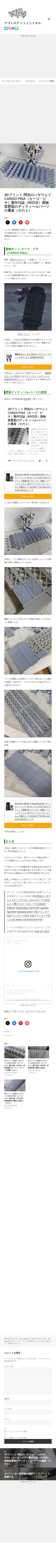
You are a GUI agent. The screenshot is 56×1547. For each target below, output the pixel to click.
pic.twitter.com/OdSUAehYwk (27, 919)
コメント (8, 1366)
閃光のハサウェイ (18, 260)
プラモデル (30, 81)
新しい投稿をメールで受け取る (15, 1438)
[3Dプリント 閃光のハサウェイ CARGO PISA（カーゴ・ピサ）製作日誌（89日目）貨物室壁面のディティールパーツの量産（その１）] (14, 1052)
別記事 (27, 399)
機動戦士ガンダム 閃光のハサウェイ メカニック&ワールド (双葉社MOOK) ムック (27, 376)
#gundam (11, 912)
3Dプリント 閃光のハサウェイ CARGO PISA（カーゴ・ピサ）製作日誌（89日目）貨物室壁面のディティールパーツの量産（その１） (14, 1065)
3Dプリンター (16, 1341)
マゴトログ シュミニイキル (22, 23)
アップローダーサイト (11, 81)
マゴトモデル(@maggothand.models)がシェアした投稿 (29, 999)
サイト (6, 1419)
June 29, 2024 (41, 931)
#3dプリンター (41, 912)
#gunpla (44, 908)
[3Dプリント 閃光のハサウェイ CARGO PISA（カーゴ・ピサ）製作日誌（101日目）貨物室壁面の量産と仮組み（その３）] (14, 1085)
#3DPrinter (34, 908)
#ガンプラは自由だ (36, 904)
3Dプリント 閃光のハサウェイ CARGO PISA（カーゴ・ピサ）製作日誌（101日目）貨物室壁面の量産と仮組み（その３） (14, 1098)
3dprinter (7, 1341)
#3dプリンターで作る (18, 915)
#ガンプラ (17, 900)
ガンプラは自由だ (28, 1341)
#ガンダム (28, 900)
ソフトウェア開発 (46, 81)
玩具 (44, 1339)
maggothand (26, 1339)
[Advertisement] (28, 57)
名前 (7, 1399)
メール (7, 1409)
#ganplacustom (25, 912)
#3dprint (11, 908)
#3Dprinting (22, 908)
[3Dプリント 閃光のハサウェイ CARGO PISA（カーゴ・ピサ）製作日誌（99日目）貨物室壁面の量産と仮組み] (38, 1052)
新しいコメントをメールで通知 (15, 1431)
